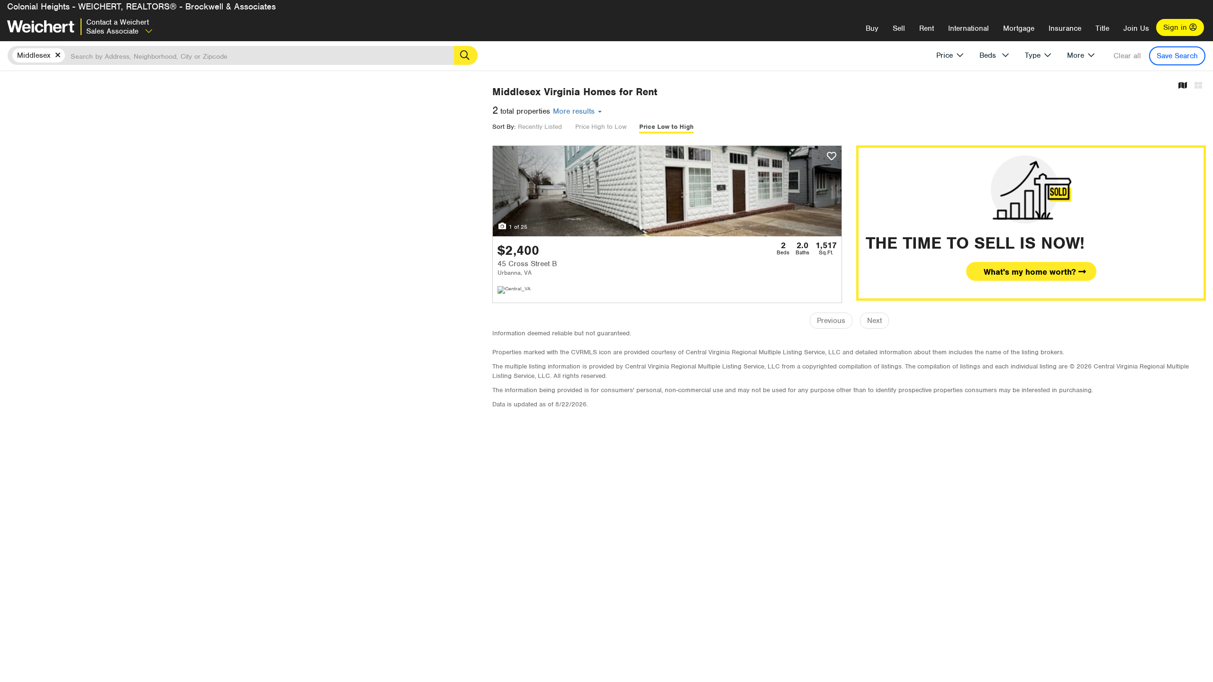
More (1075, 55)
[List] (1198, 86)
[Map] (1183, 86)
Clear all (1127, 56)
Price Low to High (666, 127)
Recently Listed (540, 127)
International (968, 28)
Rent (926, 28)
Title (1102, 28)
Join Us (1136, 28)
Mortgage (1018, 28)
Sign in (1176, 27)
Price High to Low (600, 127)
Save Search (1177, 56)
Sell (899, 28)
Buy (872, 28)
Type (1033, 55)
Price (944, 55)
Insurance (1065, 28)
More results (575, 111)
